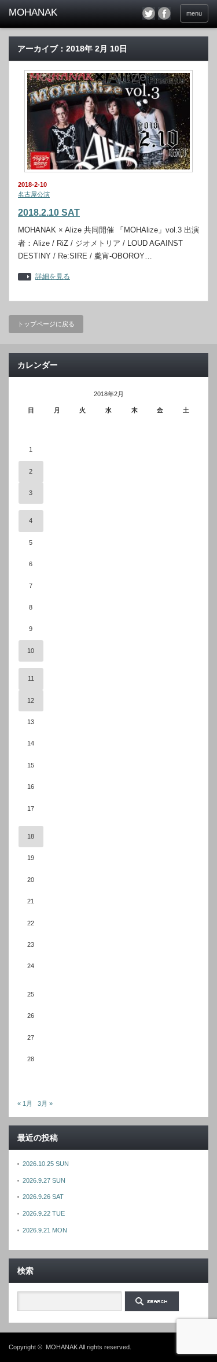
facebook (164, 13)
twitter (148, 13)
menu (194, 13)
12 (30, 700)
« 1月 (24, 1103)
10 (30, 650)
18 (30, 836)
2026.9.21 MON (45, 1230)
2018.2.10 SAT (49, 212)
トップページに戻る (46, 323)
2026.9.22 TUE (44, 1213)
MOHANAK (62, 1346)
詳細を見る (52, 276)
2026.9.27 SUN (44, 1180)
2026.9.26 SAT (43, 1196)
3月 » (45, 1103)
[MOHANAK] (52, 13)
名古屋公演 (34, 194)
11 (31, 678)
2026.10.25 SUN (46, 1163)
